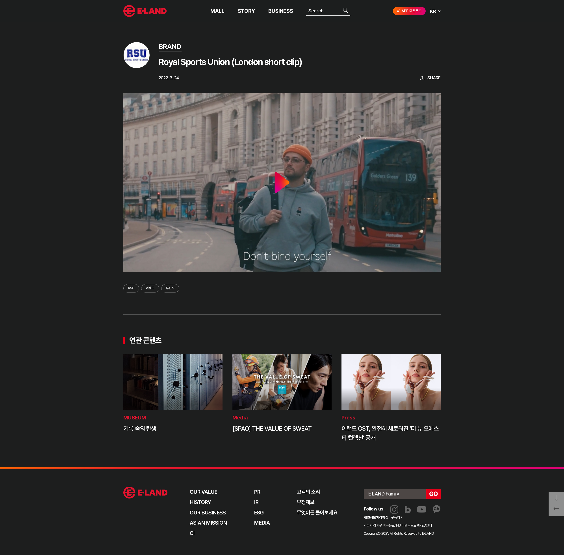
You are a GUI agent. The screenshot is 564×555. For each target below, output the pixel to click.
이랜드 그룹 (145, 493)
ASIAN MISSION (208, 523)
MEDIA (262, 523)
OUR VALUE (203, 492)
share (434, 78)
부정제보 (305, 502)
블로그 (408, 509)
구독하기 (397, 517)
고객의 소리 (308, 492)
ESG (258, 512)
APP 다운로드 (412, 11)
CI (192, 533)
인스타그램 (394, 509)
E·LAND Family (383, 494)
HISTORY (200, 502)
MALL (217, 11)
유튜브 (421, 509)
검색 (345, 10)
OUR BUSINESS (208, 512)
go (433, 493)
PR (257, 492)
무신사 (170, 288)
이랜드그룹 (145, 11)
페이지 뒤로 (556, 510)
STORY (246, 11)
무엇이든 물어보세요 (317, 512)
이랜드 (150, 288)
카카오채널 (437, 509)
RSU (131, 288)
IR (256, 502)
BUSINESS (280, 11)
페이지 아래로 (556, 498)
